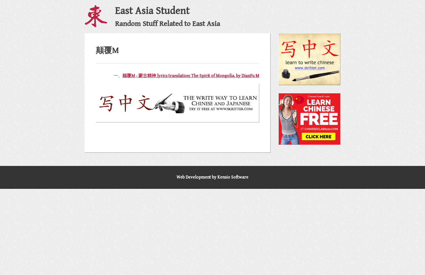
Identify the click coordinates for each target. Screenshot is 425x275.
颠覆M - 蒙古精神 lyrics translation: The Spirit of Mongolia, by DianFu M (190, 75)
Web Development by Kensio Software (212, 177)
